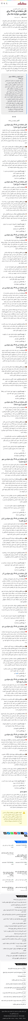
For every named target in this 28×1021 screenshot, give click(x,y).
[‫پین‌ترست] (14, 833)
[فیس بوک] (25, 833)
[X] (21, 833)
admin (24, 17)
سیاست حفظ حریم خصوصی (8, 1018)
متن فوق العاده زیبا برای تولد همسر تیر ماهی (7, 888)
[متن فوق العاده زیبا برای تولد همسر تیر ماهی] (7, 882)
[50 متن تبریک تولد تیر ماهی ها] (21, 882)
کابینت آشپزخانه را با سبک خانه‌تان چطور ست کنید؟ (15, 931)
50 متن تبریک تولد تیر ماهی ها (21, 888)
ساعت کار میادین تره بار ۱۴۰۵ (19, 899)
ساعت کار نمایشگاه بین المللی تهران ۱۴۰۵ (17, 928)
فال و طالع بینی (16, 9)
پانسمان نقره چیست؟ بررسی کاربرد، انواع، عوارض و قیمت (14, 902)
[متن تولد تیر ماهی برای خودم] (7, 848)
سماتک (24, 1018)
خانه (25, 9)
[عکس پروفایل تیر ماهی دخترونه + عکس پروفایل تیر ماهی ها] (21, 849)
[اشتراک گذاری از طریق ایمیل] (4, 833)
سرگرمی (22, 9)
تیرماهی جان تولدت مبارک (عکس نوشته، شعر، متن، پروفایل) (8, 874)
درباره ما (16, 1018)
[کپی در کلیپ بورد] (25, 75)
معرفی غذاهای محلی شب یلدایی (19, 923)
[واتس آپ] (11, 833)
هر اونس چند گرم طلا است (20, 907)
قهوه (17, 673)
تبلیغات (20, 1018)
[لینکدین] (18, 833)
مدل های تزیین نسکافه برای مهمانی (18, 953)
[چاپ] (25, 836)
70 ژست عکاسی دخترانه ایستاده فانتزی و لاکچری (15, 936)
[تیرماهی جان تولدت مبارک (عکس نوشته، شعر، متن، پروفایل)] (7, 866)
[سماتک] (22, 3)
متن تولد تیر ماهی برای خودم (7, 853)
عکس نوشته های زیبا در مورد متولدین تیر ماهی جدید (21, 872)
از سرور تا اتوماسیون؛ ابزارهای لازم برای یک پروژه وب (15, 926)
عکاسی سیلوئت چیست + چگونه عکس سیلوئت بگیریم (14, 943)
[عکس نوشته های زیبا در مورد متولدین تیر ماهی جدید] (21, 866)
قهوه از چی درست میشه (21, 946)
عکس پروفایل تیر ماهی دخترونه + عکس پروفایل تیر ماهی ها (21, 856)
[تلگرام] (8, 833)
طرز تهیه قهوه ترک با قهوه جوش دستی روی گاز (16, 955)
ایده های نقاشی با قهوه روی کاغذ (19, 958)
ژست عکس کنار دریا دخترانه (20, 934)
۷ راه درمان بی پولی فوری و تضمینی (18, 905)
